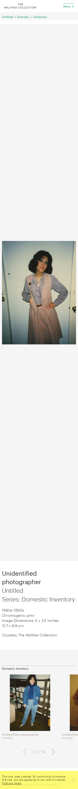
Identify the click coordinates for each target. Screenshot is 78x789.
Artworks (23, 17)
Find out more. (12, 783)
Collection (40, 17)
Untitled (7, 17)
